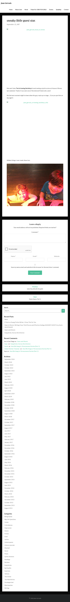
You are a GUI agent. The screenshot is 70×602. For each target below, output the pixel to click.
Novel (26, 9)
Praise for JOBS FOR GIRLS (38, 9)
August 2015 (8, 482)
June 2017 (7, 434)
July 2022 (7, 376)
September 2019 (9, 393)
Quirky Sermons (9, 556)
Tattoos (6, 574)
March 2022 (8, 382)
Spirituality (7, 568)
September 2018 (9, 411)
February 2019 (8, 399)
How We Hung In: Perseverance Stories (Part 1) (25, 346)
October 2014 (8, 491)
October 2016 (8, 451)
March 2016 (8, 465)
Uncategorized (8, 582)
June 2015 (7, 485)
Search (6, 307)
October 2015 (8, 477)
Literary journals (9, 545)
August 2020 (8, 388)
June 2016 (7, 459)
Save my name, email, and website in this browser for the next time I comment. (35, 267)
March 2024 (8, 362)
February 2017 (8, 439)
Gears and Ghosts (9, 330)
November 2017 (9, 419)
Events (51, 9)
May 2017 (7, 436)
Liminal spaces (8, 542)
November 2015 (9, 474)
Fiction (6, 533)
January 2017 (8, 442)
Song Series (8, 565)
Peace (6, 554)
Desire (6, 531)
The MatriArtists (9, 579)
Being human (8, 516)
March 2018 (8, 416)
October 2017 (8, 422)
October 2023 (8, 365)
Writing (6, 588)
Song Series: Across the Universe (14, 333)
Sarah (6, 346)
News (6, 319)
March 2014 (8, 494)
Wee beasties (8, 585)
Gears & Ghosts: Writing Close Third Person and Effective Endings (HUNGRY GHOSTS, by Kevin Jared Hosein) (33, 326)
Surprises (7, 571)
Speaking (58, 9)
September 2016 (9, 454)
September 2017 (9, 425)
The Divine (7, 576)
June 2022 (7, 379)
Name (13, 256)
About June (18, 9)
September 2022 (9, 371)
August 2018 (8, 413)
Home (10, 9)
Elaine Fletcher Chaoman (12, 349)
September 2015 (9, 479)
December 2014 (9, 488)
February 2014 (8, 497)
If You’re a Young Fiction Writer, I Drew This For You (20, 322)
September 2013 (9, 505)
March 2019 (8, 396)
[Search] (63, 310)
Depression (7, 528)
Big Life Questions (10, 519)
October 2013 (8, 502)
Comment (35, 232)
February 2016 (8, 468)
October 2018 (8, 408)
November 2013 (9, 499)
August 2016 (8, 456)
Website (56, 256)
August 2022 (8, 373)
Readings (7, 559)
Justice (6, 539)
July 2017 (7, 431)
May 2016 (7, 462)
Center (6, 522)
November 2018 (9, 405)
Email (35, 256)
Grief (6, 536)
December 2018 (9, 402)
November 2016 (9, 448)
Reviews (7, 562)
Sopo (6, 344)
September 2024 (9, 359)
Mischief (7, 548)
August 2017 (8, 428)
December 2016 (9, 445)
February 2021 (8, 385)
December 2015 (9, 471)
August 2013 (8, 508)
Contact (66, 9)
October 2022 (8, 368)
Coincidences (8, 525)
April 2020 (7, 391)
